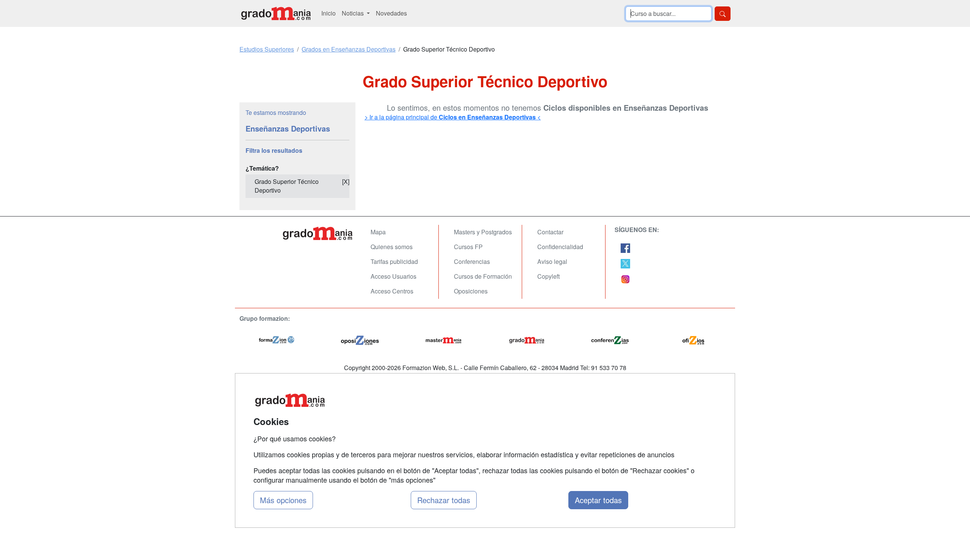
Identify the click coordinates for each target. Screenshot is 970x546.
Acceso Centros (392, 291)
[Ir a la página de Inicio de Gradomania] (527, 339)
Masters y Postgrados (483, 232)
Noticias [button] (353, 13)
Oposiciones (471, 291)
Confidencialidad (560, 246)
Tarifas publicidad (394, 261)
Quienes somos (392, 246)
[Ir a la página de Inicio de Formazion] (277, 339)
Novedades (391, 13)
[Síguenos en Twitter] (625, 263)
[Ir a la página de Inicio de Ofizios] (693, 339)
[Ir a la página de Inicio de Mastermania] (443, 339)
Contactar (550, 232)
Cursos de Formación (483, 276)
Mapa (378, 232)
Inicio (328, 13)
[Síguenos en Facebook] (625, 247)
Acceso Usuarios (393, 276)
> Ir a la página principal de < (453, 117)
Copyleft (548, 276)
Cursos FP (468, 246)
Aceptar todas (598, 499)
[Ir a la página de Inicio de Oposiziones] (360, 339)
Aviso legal (552, 261)
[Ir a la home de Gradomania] (275, 13)
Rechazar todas (443, 499)
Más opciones (283, 499)
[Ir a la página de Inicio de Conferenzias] (610, 339)
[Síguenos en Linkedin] (625, 278)
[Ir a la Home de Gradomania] (318, 233)
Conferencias (472, 261)
